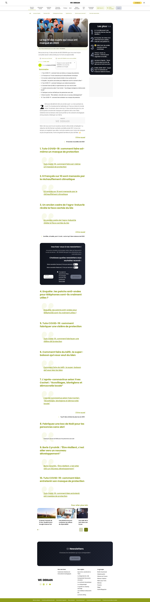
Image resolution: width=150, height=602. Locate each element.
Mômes (99, 583)
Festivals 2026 (47, 13)
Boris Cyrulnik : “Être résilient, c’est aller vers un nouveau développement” (61, 467)
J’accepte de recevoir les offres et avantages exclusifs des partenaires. (64, 276)
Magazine (101, 8)
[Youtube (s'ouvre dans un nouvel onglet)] (50, 584)
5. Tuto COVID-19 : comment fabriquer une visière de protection (58, 83)
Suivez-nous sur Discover (47, 58)
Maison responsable (76, 8)
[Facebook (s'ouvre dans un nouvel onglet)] (47, 584)
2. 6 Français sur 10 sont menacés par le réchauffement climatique (59, 75)
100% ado (84, 8)
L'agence (119, 8)
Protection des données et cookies (110, 600)
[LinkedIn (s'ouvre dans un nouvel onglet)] (44, 584)
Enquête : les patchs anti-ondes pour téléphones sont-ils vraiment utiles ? (60, 311)
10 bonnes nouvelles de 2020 (75, 142)
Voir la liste (62, 281)
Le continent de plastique (84, 582)
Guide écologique (111, 8)
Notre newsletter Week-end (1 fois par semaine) (60, 267)
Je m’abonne (137, 2)
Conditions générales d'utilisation (94, 600)
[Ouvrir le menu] (6, 2)
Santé (70, 8)
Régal (98, 587)
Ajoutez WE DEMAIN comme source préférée (67, 58)
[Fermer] (74, 62)
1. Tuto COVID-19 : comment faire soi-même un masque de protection (60, 73)
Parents (99, 585)
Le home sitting (82, 595)
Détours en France (102, 576)
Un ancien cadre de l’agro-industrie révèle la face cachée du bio (60, 221)
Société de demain (49, 8)
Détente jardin (101, 574)
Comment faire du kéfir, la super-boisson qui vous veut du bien (62, 368)
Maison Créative (101, 578)
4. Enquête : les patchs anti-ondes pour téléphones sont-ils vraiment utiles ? (62, 80)
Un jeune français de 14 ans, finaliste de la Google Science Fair (45, 522)
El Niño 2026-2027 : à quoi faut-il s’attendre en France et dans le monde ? (102, 70)
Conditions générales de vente (48, 600)
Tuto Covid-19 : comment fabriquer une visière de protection (61, 340)
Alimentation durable (40, 8)
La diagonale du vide (83, 576)
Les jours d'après (36, 13)
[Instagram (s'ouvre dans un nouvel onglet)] (40, 584)
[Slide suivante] (86, 530)
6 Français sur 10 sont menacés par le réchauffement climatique (60, 193)
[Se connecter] (144, 3)
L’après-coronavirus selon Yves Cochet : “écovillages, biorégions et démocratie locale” (62, 401)
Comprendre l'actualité (91, 8)
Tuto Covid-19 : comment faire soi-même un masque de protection (62, 165)
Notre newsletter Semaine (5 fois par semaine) (59, 264)
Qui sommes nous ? (80, 600)
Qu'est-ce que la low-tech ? (80, 13)
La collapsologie (82, 584)
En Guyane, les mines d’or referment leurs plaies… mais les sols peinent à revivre (102, 40)
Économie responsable (57, 8)
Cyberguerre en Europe (57, 13)
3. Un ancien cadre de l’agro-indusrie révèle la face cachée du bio (59, 78)
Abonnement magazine (61, 600)
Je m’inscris (75, 558)
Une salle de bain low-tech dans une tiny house (86, 522)
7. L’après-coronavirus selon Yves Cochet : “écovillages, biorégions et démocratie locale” (63, 89)
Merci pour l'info (101, 580)
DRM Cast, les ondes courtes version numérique (103, 47)
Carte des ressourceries (94, 13)
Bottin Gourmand (102, 572)
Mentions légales (36, 600)
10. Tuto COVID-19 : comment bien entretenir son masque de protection (60, 97)
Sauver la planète (32, 8)
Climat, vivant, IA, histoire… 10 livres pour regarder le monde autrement (101, 55)
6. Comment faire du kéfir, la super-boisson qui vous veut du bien (59, 85)
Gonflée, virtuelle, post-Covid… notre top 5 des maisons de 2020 (64, 236)
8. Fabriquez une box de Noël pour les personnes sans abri (57, 92)
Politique (65, 8)
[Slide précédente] (81, 530)
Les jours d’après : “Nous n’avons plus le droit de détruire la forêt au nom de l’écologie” (102, 62)
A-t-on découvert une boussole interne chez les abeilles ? (102, 32)
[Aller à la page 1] (37, 529)
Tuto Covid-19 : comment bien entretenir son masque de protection (62, 494)
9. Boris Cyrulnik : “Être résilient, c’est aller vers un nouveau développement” (61, 95)
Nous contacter (71, 600)
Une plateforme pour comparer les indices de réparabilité (65, 522)
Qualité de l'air (69, 13)
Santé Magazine (101, 589)
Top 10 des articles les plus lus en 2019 (72, 417)
